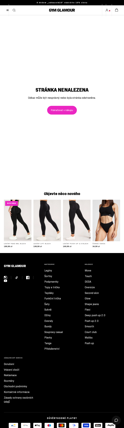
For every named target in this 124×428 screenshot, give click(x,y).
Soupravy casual (53, 332)
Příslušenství (51, 348)
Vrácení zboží (11, 369)
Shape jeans (92, 304)
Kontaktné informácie (17, 392)
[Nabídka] (7, 10)
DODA (88, 281)
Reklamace (10, 375)
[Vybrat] (26, 236)
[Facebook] (29, 277)
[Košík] (116, 10)
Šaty (47, 304)
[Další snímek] (27, 220)
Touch (88, 276)
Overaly (48, 320)
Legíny (48, 270)
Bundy (48, 326)
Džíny (47, 315)
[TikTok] (18, 277)
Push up (89, 343)
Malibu (89, 337)
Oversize (90, 287)
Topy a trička (52, 287)
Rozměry (9, 380)
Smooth (89, 326)
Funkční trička (52, 298)
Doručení (9, 364)
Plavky (48, 337)
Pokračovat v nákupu (62, 110)
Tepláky (49, 293)
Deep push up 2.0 (95, 315)
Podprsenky (51, 281)
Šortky (48, 276)
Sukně (48, 309)
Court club (91, 332)
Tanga (47, 343)
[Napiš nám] (116, 420)
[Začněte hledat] (14, 10)
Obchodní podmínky (15, 386)
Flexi (87, 309)
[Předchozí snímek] (7, 220)
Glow (87, 298)
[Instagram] (7, 277)
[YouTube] (5, 280)
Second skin (92, 293)
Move (88, 270)
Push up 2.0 (92, 320)
